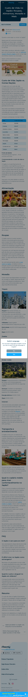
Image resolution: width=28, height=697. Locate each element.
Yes (14, 354)
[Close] (25, 341)
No (14, 351)
